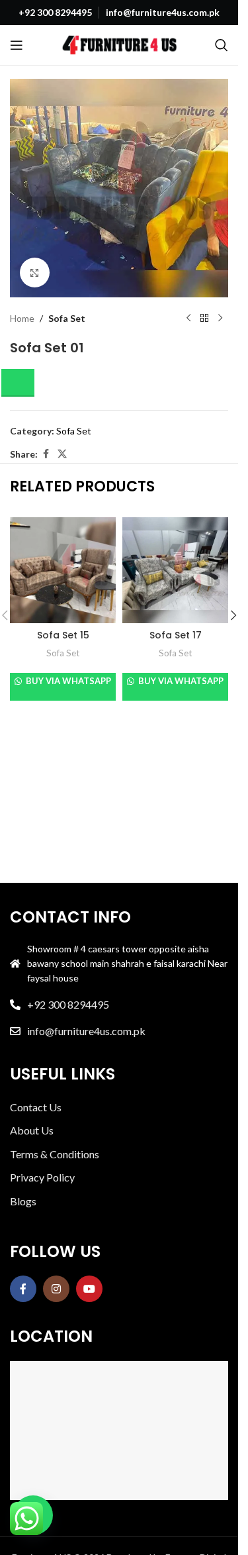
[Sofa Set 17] (175, 570)
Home (22, 318)
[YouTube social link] (89, 1289)
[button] (22, 383)
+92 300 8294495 (68, 1004)
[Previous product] (188, 318)
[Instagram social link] (56, 1289)
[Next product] (220, 318)
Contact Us (36, 1107)
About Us (32, 1130)
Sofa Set (66, 318)
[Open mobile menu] (16, 45)
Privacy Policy (42, 1177)
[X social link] (62, 454)
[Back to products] (204, 318)
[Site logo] (119, 44)
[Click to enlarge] (35, 272)
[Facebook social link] (46, 454)
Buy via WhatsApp (67, 681)
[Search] (221, 45)
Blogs (23, 1201)
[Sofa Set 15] (63, 570)
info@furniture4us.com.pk (86, 1031)
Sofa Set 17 (175, 635)
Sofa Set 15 (63, 635)
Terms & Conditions (54, 1154)
